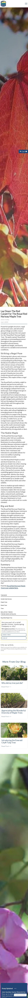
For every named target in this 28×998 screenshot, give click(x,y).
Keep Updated (7, 988)
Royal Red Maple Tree (6, 617)
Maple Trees (4, 602)
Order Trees (6, 634)
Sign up (4, 638)
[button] (25, 3)
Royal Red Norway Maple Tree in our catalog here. (13, 587)
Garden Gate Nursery (6, 599)
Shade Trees (4, 605)
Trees (2, 608)
